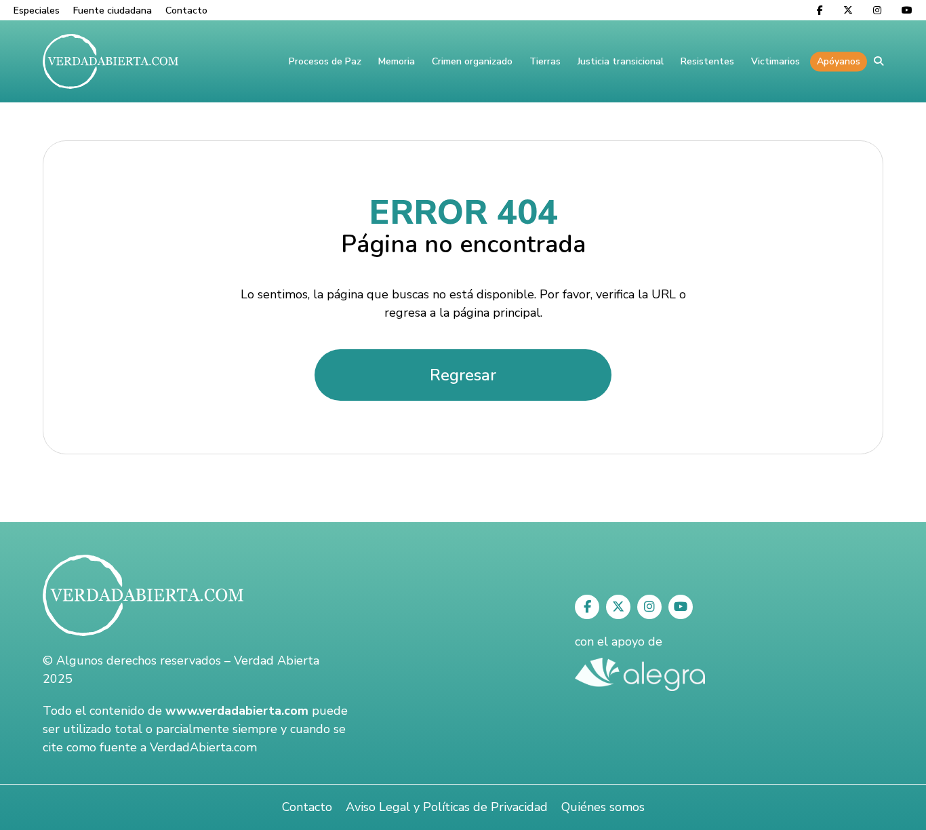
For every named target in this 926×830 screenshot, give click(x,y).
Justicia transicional (621, 61)
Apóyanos (838, 61)
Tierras (545, 61)
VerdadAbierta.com (203, 747)
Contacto (186, 10)
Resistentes (707, 61)
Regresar (463, 375)
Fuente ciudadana (112, 10)
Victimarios (775, 61)
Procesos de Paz (325, 61)
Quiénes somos (603, 807)
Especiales (37, 10)
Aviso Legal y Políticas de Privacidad (447, 807)
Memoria (396, 61)
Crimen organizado (472, 61)
